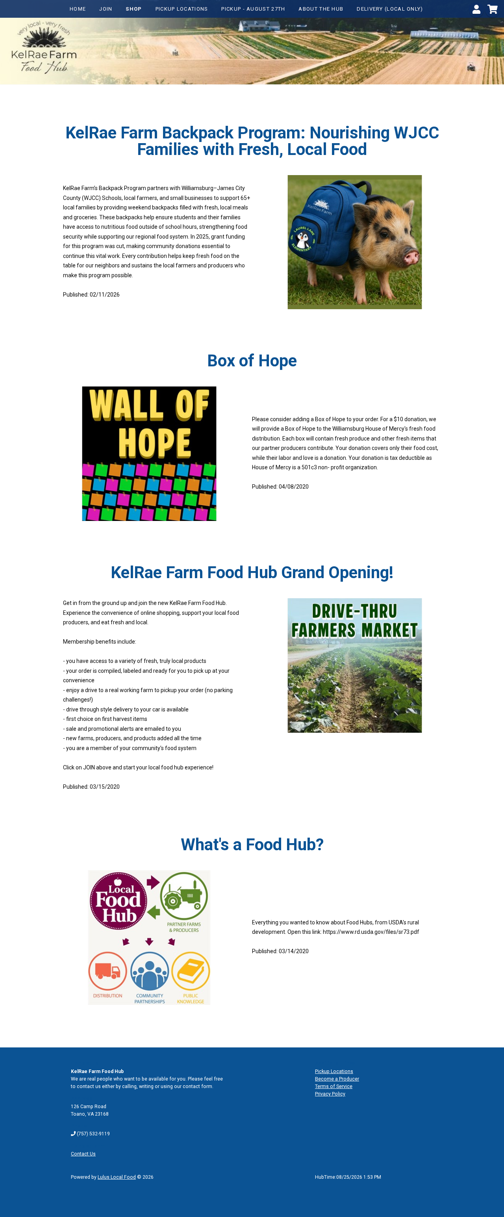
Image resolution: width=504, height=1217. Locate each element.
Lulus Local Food (117, 1177)
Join (105, 9)
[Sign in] (476, 11)
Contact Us (83, 1154)
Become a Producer (337, 1079)
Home (78, 9)
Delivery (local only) (390, 9)
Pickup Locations (182, 9)
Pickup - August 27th (253, 9)
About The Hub (320, 9)
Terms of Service (333, 1086)
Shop (134, 9)
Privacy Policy (330, 1094)
